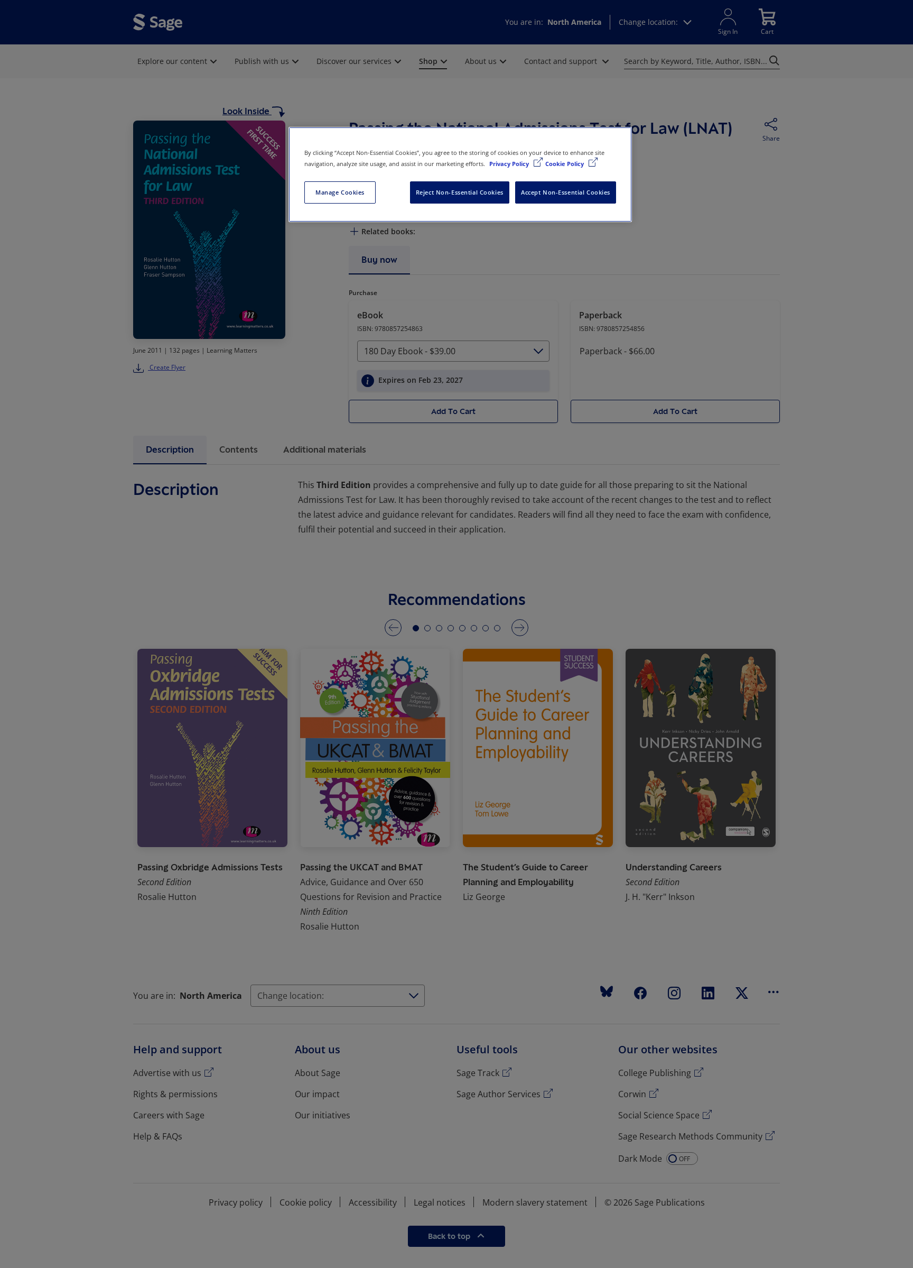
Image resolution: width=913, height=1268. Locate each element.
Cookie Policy (565, 164)
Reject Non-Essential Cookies (460, 192)
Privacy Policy (509, 164)
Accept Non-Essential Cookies (565, 192)
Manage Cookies (340, 192)
